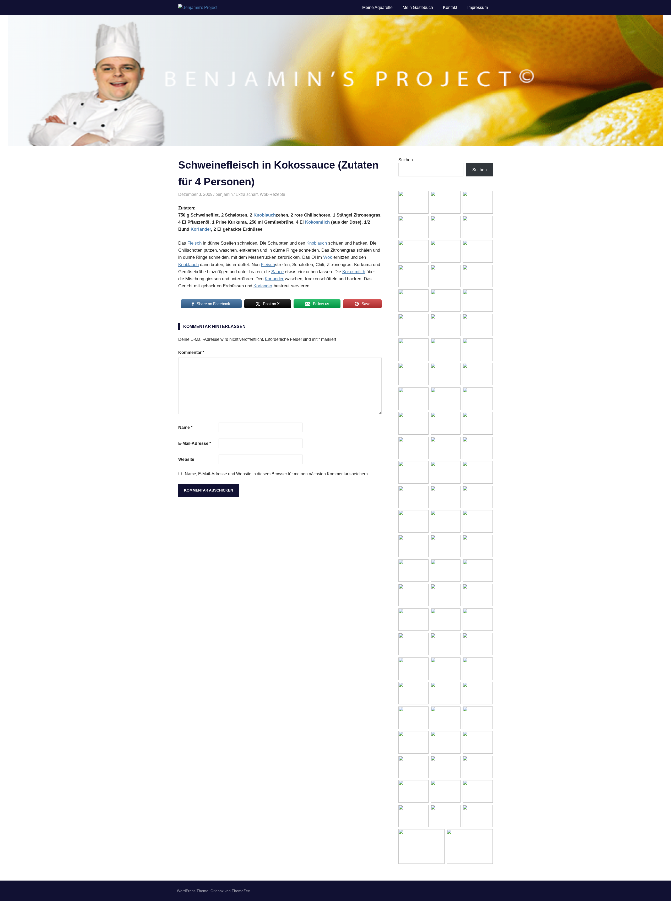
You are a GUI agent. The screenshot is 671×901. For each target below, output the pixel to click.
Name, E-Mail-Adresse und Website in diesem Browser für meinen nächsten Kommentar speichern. (277, 474)
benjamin (224, 194)
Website (186, 459)
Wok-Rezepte (272, 194)
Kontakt (450, 7)
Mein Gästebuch (418, 7)
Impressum (477, 7)
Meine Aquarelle (377, 7)
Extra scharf (247, 194)
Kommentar (191, 352)
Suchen (405, 160)
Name (185, 427)
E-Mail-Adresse (194, 443)
